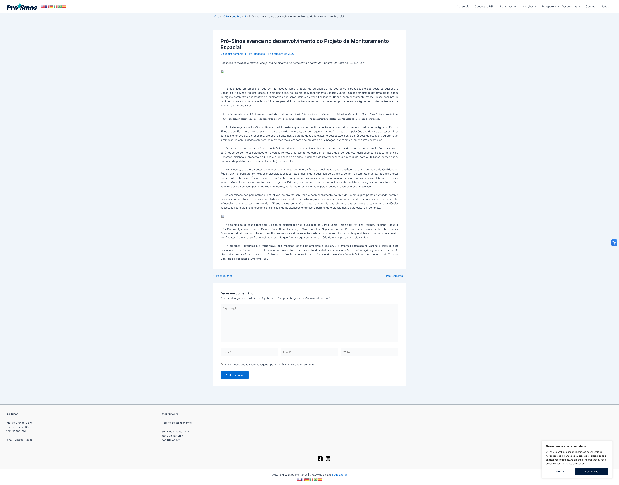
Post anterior (222, 275)
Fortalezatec (339, 474)
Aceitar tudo (591, 471)
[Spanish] (64, 6)
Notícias (606, 6)
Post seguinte (396, 275)
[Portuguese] (60, 6)
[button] (514, 6)
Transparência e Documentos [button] (559, 6)
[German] (51, 6)
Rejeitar (560, 471)
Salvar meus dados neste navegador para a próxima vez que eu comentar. (270, 364)
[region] (577, 460)
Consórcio (463, 6)
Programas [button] (506, 6)
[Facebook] (320, 458)
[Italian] (56, 6)
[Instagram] (328, 458)
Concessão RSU (484, 6)
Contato (591, 6)
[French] (47, 6)
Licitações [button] (527, 6)
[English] (43, 6)
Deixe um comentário (234, 53)
